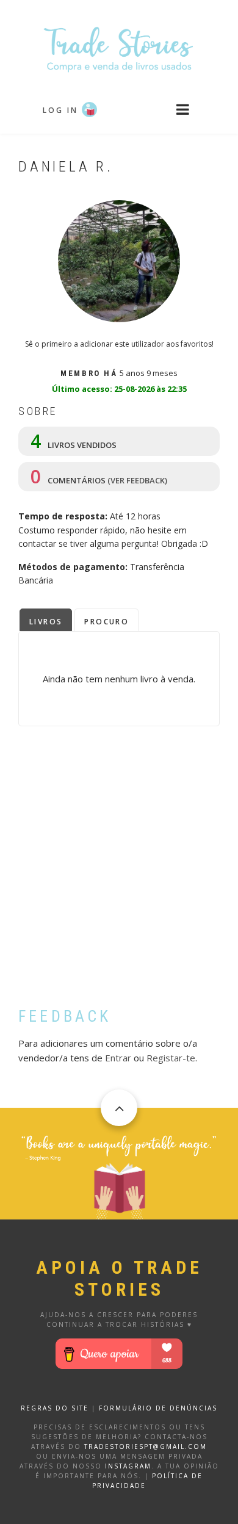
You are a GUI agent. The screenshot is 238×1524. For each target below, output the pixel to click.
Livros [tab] (45, 621)
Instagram (128, 1466)
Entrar (118, 1058)
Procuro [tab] (106, 621)
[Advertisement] (119, 876)
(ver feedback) (137, 480)
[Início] (119, 48)
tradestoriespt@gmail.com (145, 1446)
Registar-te (170, 1058)
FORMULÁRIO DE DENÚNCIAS (158, 1408)
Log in (60, 110)
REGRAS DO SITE (54, 1408)
